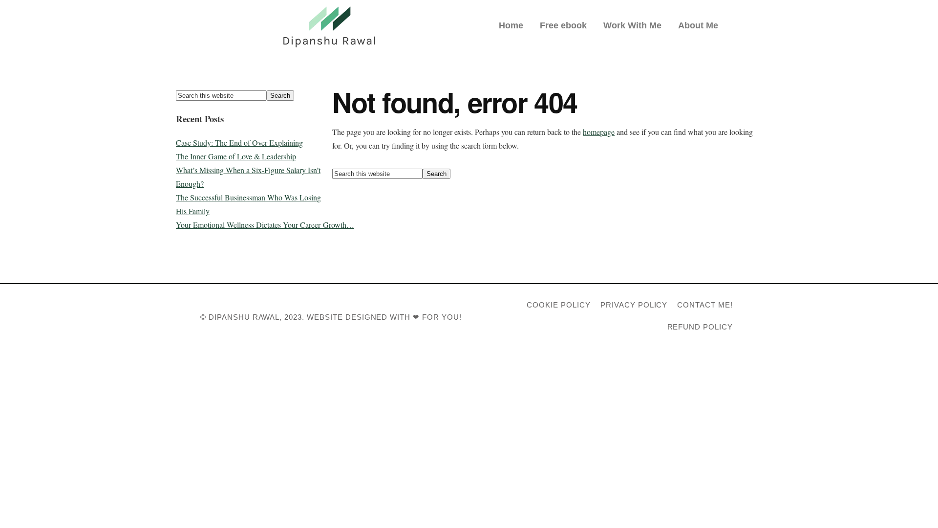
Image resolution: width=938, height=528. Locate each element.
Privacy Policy (633, 305)
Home (511, 25)
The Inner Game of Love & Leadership (236, 156)
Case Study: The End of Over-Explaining (239, 142)
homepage (599, 132)
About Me (698, 25)
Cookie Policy (558, 305)
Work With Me (632, 25)
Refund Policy (700, 327)
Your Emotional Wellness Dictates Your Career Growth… (265, 225)
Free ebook (563, 25)
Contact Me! (705, 305)
